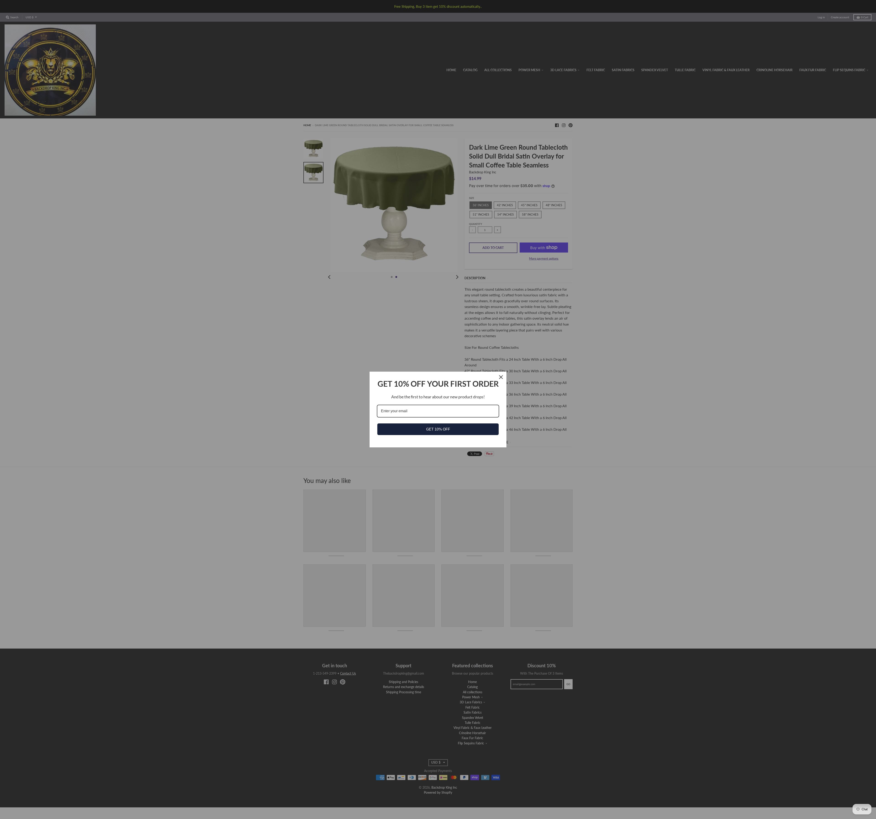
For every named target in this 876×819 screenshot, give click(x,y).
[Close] (500, 377)
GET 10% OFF (438, 429)
